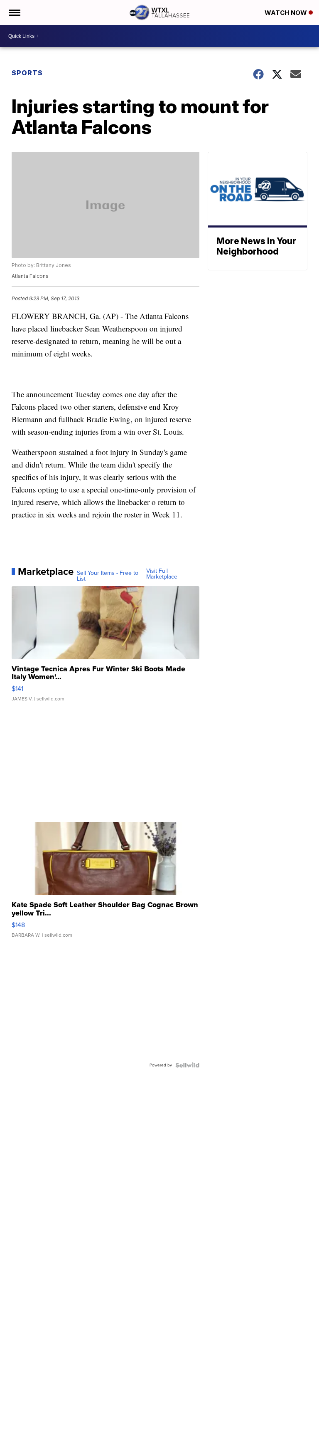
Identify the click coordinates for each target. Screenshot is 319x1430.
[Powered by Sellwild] (187, 1065)
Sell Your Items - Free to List (107, 576)
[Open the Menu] (14, 12)
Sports (27, 73)
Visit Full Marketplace (161, 574)
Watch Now (287, 13)
